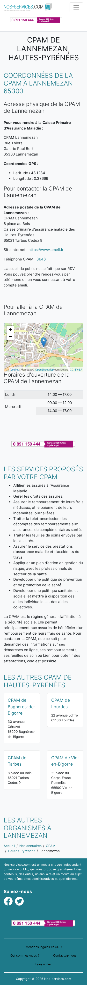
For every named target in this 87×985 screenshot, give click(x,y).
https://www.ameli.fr (46, 249)
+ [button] (10, 329)
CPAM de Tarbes (17, 761)
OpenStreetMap (44, 369)
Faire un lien (43, 964)
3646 (41, 259)
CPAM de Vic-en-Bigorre (65, 761)
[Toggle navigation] (76, 7)
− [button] (10, 337)
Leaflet (15, 369)
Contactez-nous (65, 955)
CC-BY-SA (76, 369)
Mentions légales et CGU (44, 947)
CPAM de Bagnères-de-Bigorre (22, 707)
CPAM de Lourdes (60, 703)
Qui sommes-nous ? (24, 955)
